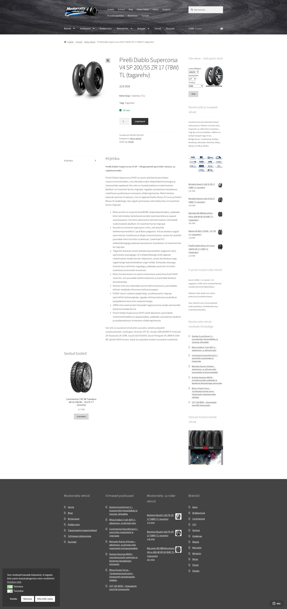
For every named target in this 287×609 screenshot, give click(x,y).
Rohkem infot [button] (14, 582)
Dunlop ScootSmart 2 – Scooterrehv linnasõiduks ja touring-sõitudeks (205, 339)
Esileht (71, 42)
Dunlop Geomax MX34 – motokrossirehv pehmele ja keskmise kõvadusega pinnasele (207, 380)
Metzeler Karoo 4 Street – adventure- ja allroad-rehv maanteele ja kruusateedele (205, 369)
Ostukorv (166, 9)
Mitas (195, 559)
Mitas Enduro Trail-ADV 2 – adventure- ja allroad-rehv (204, 349)
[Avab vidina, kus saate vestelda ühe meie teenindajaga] (276, 604)
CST (194, 524)
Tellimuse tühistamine (79, 536)
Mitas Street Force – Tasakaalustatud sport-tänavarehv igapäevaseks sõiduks (204, 392)
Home (71, 507)
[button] (108, 60)
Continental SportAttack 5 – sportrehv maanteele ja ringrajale (205, 358)
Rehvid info (122, 28)
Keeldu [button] (13, 599)
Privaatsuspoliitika (115, 15)
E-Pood (121, 9)
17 (126, 141)
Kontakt (145, 15)
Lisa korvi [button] (81, 416)
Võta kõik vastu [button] (45, 599)
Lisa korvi (140, 121)
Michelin (196, 553)
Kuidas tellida (143, 9)
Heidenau (197, 536)
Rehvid (67, 28)
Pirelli (131, 141)
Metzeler (197, 547)
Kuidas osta (106, 28)
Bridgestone (198, 512)
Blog (131, 9)
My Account (74, 518)
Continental (198, 518)
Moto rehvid (89, 42)
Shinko (195, 570)
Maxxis (195, 541)
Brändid (141, 28)
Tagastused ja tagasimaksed (82, 530)
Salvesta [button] (27, 599)
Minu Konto (133, 15)
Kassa (155, 9)
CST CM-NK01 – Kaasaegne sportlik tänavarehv (204, 404)
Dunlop (196, 530)
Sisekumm (85, 28)
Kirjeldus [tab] (68, 160)
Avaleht (110, 9)
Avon (194, 507)
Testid (157, 28)
